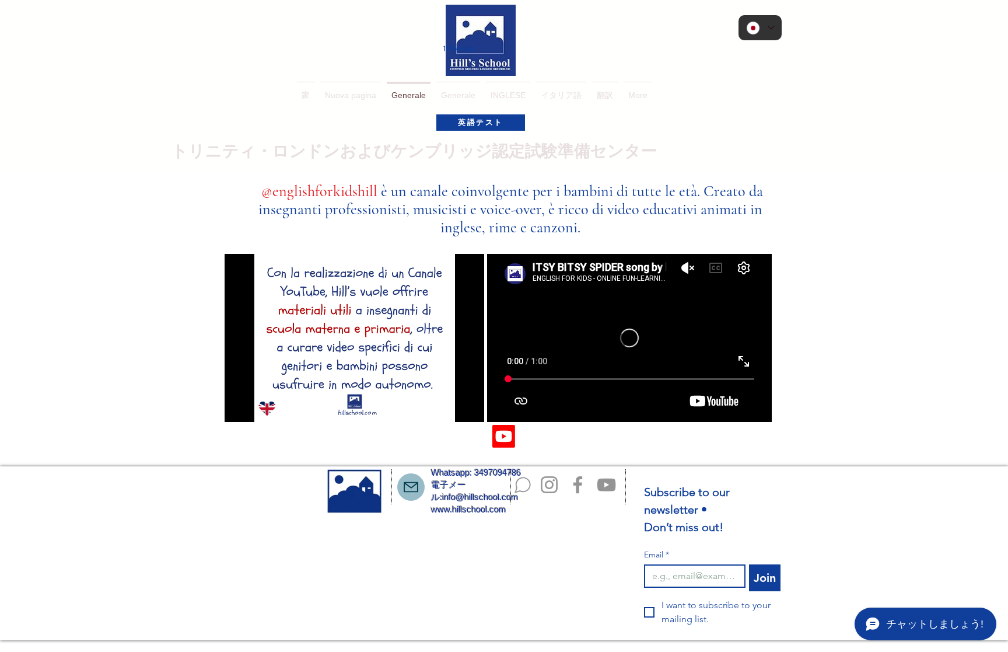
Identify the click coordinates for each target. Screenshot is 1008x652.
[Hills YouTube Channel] (503, 436)
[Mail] (411, 487)
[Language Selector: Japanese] (760, 27)
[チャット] (522, 485)
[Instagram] (549, 484)
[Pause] (239, 406)
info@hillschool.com (480, 497)
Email (656, 555)
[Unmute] (259, 406)
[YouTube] (606, 484)
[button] (508, 90)
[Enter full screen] (468, 406)
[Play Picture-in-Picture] (448, 406)
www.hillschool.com (468, 509)
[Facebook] (577, 484)
